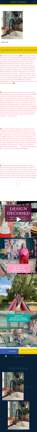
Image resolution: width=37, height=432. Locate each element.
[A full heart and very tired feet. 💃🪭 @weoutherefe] (18, 73)
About (32, 386)
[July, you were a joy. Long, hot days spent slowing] (18, 292)
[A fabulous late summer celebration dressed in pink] (18, 182)
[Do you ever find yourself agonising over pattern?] (18, 146)
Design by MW (18, 430)
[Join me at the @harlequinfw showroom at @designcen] (18, 219)
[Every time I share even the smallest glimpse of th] (18, 329)
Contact (26, 386)
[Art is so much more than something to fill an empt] (18, 256)
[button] (34, 2)
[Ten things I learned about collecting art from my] (18, 109)
